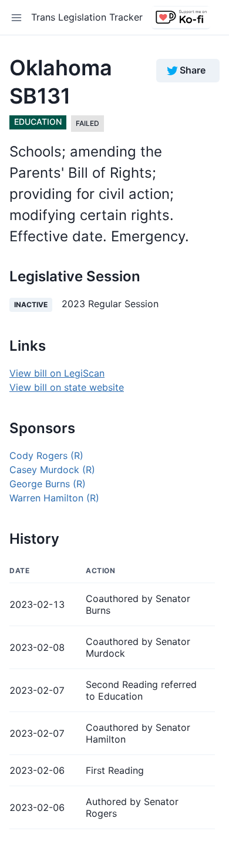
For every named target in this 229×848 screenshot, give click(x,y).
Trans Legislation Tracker (87, 17)
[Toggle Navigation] (16, 17)
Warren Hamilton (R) (54, 498)
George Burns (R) (47, 484)
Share (193, 70)
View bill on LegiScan (57, 373)
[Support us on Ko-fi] (180, 17)
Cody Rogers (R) (46, 455)
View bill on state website (66, 387)
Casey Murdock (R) (52, 469)
